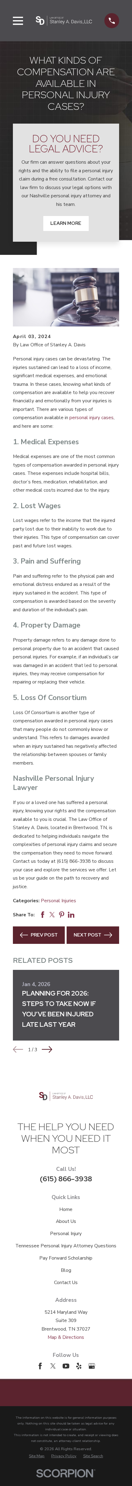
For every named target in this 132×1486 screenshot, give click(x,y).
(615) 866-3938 (66, 1178)
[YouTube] (66, 1366)
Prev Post (44, 935)
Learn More (65, 223)
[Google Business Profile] (91, 1366)
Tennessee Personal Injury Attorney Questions (65, 1245)
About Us (66, 1221)
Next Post (87, 935)
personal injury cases (91, 417)
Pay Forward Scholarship (65, 1258)
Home (65, 1209)
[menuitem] (37, 1456)
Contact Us (66, 1282)
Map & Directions (66, 1337)
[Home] (63, 20)
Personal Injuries (58, 900)
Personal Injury (66, 1233)
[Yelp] (79, 1366)
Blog (66, 1270)
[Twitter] (53, 1366)
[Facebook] (40, 1366)
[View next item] (47, 1049)
